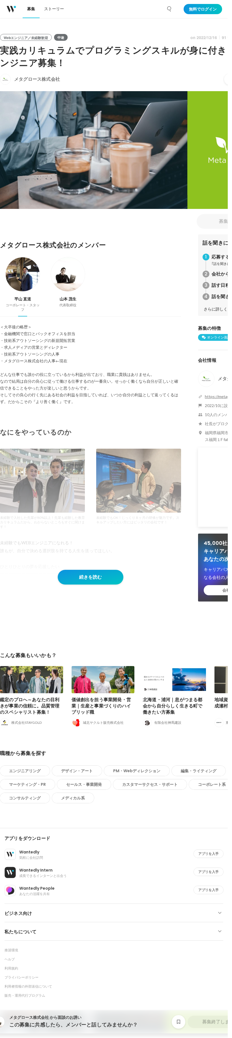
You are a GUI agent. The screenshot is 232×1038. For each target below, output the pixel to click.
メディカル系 (73, 798)
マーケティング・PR (27, 784)
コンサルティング (25, 798)
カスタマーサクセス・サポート (150, 784)
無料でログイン (203, 9)
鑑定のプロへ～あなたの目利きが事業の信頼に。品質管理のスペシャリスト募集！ (30, 705)
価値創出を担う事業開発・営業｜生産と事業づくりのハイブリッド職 (101, 705)
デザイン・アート (77, 771)
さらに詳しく (215, 309)
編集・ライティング (198, 771)
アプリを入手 (208, 853)
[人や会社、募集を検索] (169, 9)
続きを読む (90, 577)
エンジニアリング (25, 771)
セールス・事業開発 (84, 784)
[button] (116, 838)
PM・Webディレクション (136, 771)
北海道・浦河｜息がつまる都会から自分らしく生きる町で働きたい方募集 (173, 705)
